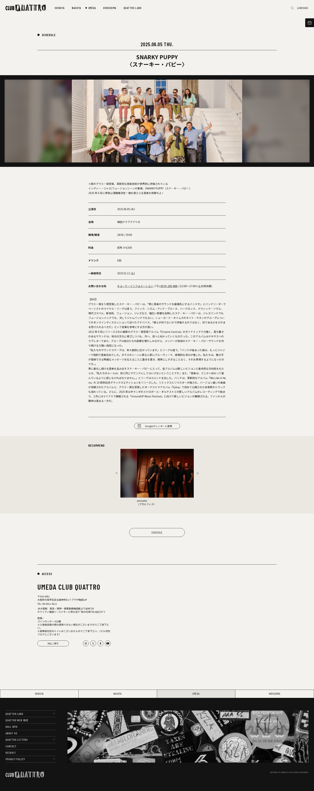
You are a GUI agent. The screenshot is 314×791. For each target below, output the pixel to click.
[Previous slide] (116, 473)
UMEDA (196, 693)
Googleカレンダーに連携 (158, 426)
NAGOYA (117, 693)
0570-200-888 (169, 286)
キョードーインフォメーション (135, 286)
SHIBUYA (39, 693)
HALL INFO (53, 643)
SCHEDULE (49, 35)
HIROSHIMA (274, 693)
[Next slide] (197, 473)
